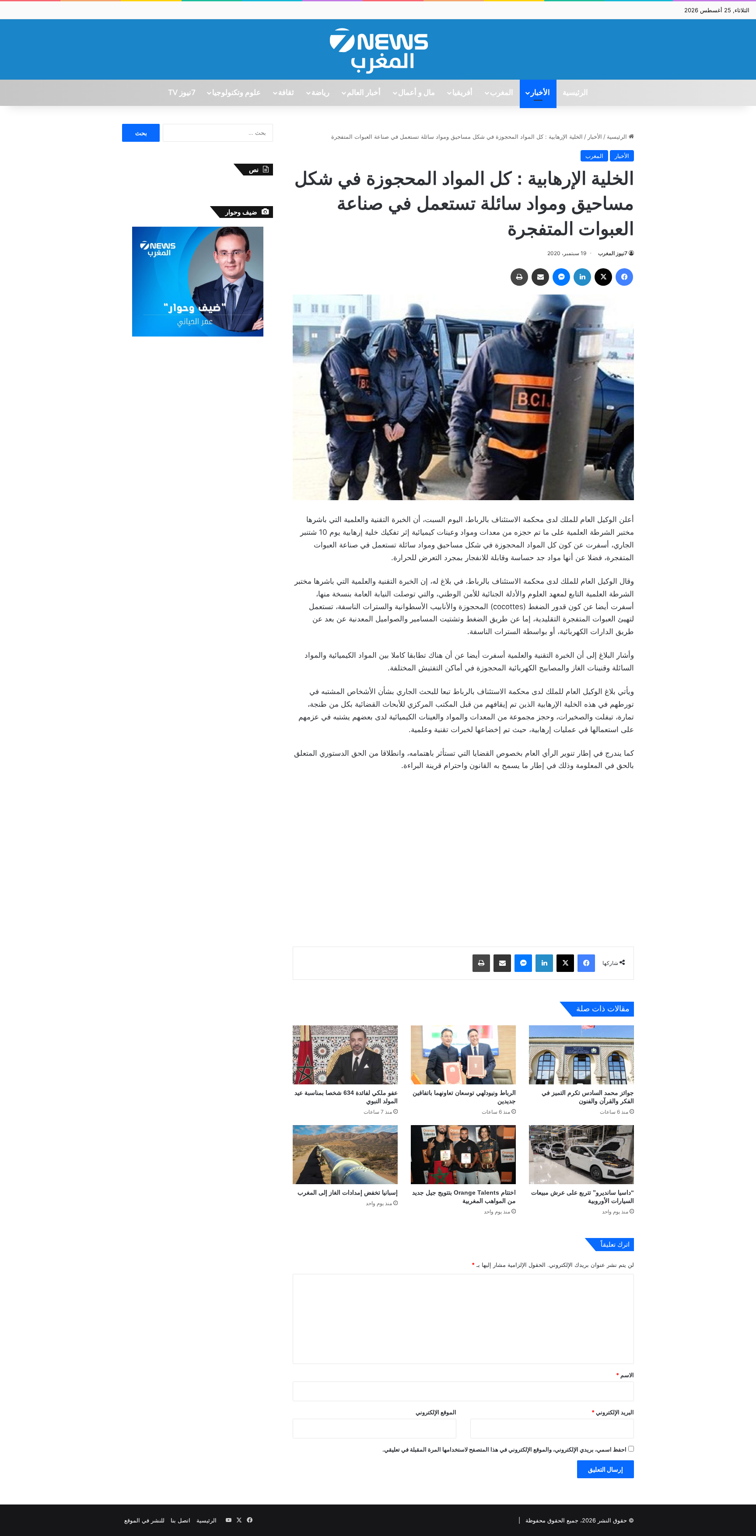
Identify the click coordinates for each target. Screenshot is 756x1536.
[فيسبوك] (624, 277)
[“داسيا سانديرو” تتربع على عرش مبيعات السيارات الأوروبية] (581, 1154)
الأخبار (540, 93)
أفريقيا (462, 93)
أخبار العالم (364, 93)
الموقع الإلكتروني (436, 1412)
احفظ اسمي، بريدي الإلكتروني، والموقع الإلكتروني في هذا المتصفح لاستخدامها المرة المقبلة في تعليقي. (504, 1449)
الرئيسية (575, 93)
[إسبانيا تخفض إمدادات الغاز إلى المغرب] (345, 1154)
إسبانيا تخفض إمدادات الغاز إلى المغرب (348, 1192)
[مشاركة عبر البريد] (540, 277)
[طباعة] (519, 277)
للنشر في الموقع (144, 1520)
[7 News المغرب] (378, 49)
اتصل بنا (180, 1520)
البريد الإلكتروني (613, 1412)
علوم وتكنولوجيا (236, 93)
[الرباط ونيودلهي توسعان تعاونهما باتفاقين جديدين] (463, 1054)
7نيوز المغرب (612, 253)
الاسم (625, 1374)
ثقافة (286, 93)
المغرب (501, 93)
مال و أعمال (416, 93)
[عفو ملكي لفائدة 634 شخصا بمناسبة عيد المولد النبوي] (345, 1054)
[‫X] (603, 277)
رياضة (320, 93)
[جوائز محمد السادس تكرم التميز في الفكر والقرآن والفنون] (581, 1054)
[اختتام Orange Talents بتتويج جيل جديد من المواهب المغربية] (463, 1154)
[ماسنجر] (561, 277)
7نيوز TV (181, 93)
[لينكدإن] (582, 277)
